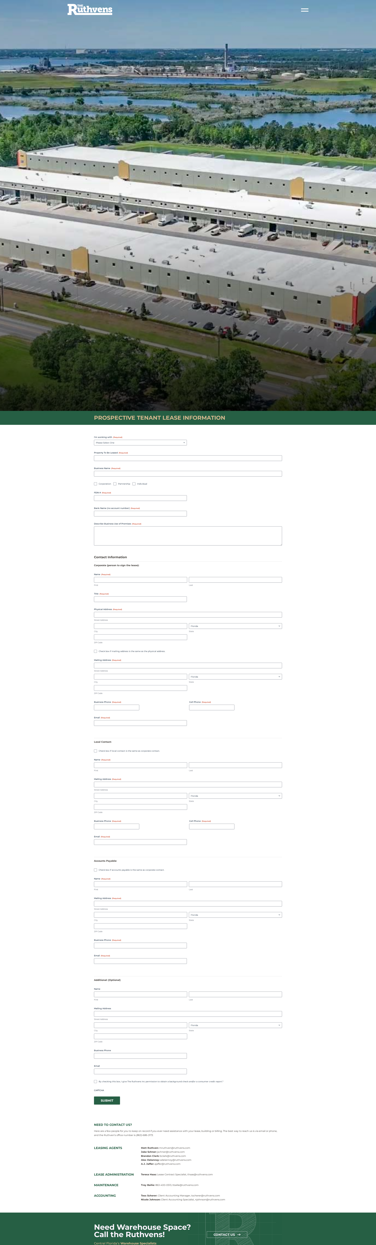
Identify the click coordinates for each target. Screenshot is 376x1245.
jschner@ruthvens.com (171, 1151)
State (191, 631)
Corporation (105, 484)
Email (102, 717)
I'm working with (108, 437)
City (96, 631)
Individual (142, 484)
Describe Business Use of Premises (117, 523)
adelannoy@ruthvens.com (175, 1160)
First (96, 585)
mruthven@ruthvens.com (174, 1148)
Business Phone (107, 702)
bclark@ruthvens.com (173, 1156)
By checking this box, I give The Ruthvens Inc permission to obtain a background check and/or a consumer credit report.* (161, 1081)
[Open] (305, 10)
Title (101, 593)
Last (191, 585)
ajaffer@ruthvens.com (168, 1164)
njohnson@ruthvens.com (210, 1199)
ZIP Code (98, 642)
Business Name (107, 468)
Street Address (101, 620)
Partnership (124, 484)
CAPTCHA (99, 1090)
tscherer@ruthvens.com (205, 1195)
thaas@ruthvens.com (200, 1174)
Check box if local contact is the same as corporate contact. (129, 751)
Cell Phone (200, 702)
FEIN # (102, 492)
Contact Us (224, 1234)
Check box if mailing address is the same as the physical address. (132, 651)
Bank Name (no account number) (117, 508)
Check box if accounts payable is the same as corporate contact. (131, 870)
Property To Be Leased (111, 452)
